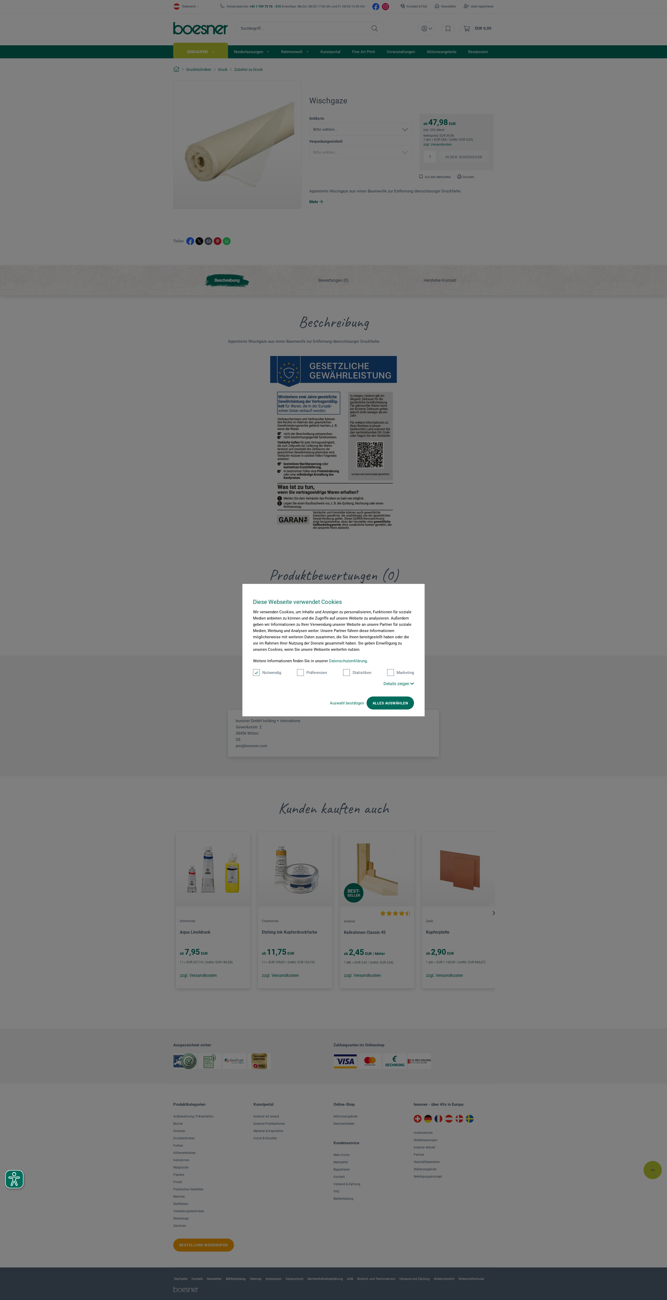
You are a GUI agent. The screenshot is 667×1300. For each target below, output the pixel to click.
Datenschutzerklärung (348, 661)
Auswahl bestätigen (347, 703)
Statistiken (362, 672)
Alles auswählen (390, 703)
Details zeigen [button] (397, 683)
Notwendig (271, 672)
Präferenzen (316, 672)
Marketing (405, 672)
